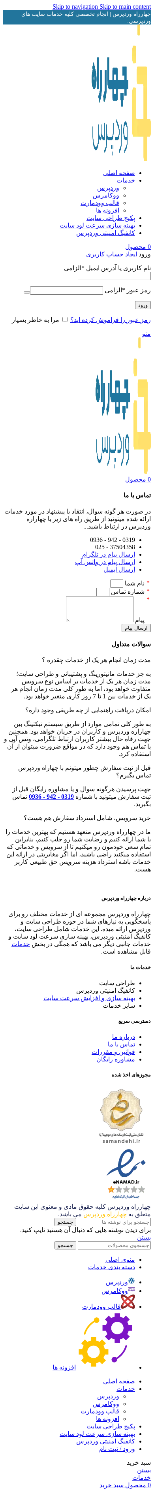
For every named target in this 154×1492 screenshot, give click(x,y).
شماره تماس (127, 591)
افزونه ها (107, 210)
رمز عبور (128, 290)
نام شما (134, 583)
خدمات (20, 944)
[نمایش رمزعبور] (27, 292)
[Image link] (121, 1143)
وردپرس (108, 187)
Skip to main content (125, 6)
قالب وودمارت (100, 202)
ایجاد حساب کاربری (111, 254)
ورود (143, 305)
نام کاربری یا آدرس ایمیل (107, 268)
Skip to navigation (76, 6)
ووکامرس (106, 195)
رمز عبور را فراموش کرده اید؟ (110, 319)
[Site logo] (121, 159)
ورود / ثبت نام (117, 1448)
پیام (139, 620)
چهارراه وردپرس (105, 1214)
